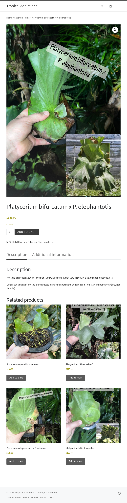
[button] (115, 30)
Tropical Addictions (25, 492)
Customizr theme (47, 497)
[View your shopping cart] (110, 6)
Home (9, 17)
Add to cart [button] (16, 377)
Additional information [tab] (53, 254)
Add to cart (26, 232)
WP (18, 497)
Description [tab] (16, 254)
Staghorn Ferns (22, 17)
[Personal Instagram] (119, 493)
